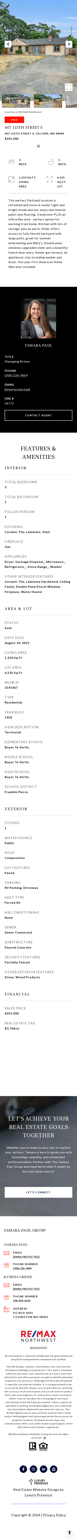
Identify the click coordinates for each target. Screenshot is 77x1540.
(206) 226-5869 (16, 375)
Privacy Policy (54, 1515)
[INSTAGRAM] (33, 1469)
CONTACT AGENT (38, 415)
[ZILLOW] (53, 1469)
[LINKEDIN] (43, 1469)
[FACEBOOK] (23, 1469)
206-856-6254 (21, 1300)
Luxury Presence (38, 1495)
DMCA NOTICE (38, 1347)
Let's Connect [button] (38, 1192)
